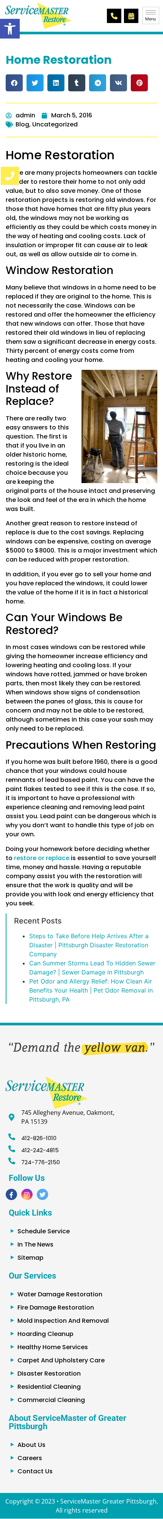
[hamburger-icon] (150, 15)
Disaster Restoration (49, 1373)
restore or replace (41, 858)
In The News (35, 1244)
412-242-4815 (40, 1150)
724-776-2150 (40, 1162)
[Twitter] (42, 1194)
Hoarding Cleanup (45, 1334)
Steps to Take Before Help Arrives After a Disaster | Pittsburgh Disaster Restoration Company (89, 945)
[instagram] (27, 1194)
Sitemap (30, 1257)
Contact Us (35, 1471)
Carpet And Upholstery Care (61, 1360)
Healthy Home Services (52, 1347)
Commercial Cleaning (51, 1400)
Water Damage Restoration (59, 1294)
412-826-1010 (38, 1138)
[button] (10, 28)
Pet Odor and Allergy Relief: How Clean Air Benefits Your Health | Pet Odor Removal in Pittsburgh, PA (91, 990)
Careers (29, 1458)
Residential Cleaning (49, 1386)
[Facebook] (11, 1194)
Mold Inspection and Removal (63, 1320)
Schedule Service (43, 1231)
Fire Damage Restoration (55, 1307)
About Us (31, 1445)
